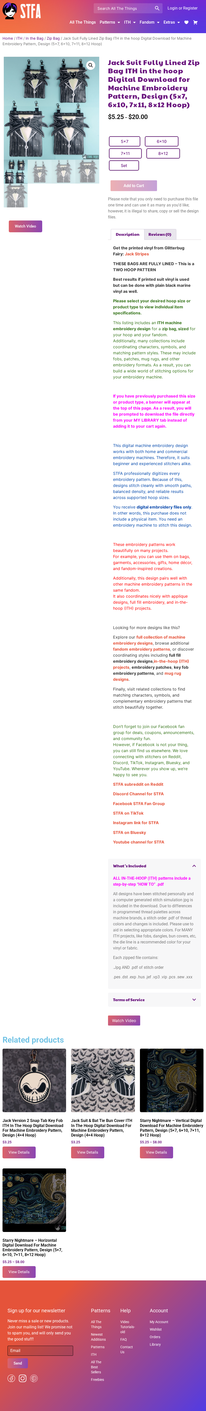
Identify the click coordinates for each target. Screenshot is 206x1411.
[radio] (124, 141)
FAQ (123, 1339)
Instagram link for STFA (136, 822)
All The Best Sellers (96, 1367)
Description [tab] (127, 234)
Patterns (98, 1347)
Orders (155, 1337)
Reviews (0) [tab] (159, 234)
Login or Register (182, 8)
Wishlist (156, 1329)
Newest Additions (98, 1336)
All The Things (83, 22)
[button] (90, 65)
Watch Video (124, 1020)
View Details (19, 1152)
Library (155, 1344)
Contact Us (126, 1349)
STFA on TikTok (128, 813)
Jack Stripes (137, 253)
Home (8, 38)
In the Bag (34, 38)
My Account (159, 1322)
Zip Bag (53, 38)
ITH (127, 22)
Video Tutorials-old (127, 1327)
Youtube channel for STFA (138, 841)
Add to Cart (134, 185)
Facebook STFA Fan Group (139, 803)
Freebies (97, 1380)
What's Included (129, 866)
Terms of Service (129, 999)
